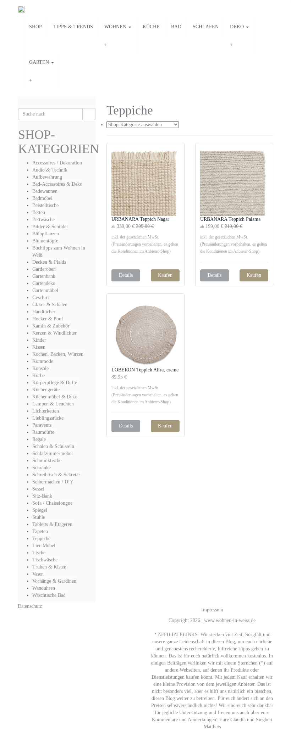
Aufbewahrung (47, 177)
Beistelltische (45, 205)
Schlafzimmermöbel (52, 453)
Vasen (38, 574)
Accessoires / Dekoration (57, 163)
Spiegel (39, 510)
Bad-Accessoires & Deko (57, 184)
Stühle (38, 517)
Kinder (39, 340)
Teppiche (41, 538)
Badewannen (44, 191)
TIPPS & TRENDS (73, 26)
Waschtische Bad (49, 595)
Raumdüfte (43, 432)
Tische (38, 552)
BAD (176, 26)
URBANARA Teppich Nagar (140, 219)
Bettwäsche (43, 219)
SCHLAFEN (206, 26)
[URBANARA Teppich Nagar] (145, 182)
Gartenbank (43, 276)
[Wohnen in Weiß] (21, 9)
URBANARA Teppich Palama (230, 219)
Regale (39, 439)
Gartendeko (43, 283)
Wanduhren (43, 588)
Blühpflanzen (45, 233)
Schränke (41, 467)
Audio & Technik (49, 170)
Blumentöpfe (45, 240)
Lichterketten (45, 411)
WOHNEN (116, 26)
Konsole (40, 368)
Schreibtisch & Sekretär (56, 474)
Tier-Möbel (43, 545)
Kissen (38, 347)
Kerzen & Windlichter (54, 333)
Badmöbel (42, 198)
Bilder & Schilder (50, 226)
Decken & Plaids (49, 262)
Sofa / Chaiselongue (52, 503)
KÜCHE (151, 26)
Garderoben (44, 269)
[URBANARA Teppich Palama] (234, 182)
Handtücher (43, 311)
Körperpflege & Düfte (54, 382)
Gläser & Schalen (49, 304)
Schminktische (46, 460)
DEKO (237, 26)
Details (126, 275)
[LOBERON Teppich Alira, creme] (145, 332)
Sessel (38, 489)
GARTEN (39, 62)
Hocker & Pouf (47, 318)
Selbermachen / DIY (52, 481)
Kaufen (165, 275)
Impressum (212, 609)
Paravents (41, 425)
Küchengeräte (46, 389)
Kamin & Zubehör (51, 326)
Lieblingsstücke (48, 418)
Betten (38, 212)
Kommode (42, 361)
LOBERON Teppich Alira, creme (145, 369)
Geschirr (40, 297)
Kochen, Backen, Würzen (57, 354)
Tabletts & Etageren (52, 524)
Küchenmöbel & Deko (54, 396)
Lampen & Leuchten (53, 404)
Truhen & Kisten (49, 567)
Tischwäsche (44, 559)
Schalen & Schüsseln (53, 446)
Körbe (38, 375)
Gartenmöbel (45, 290)
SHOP (35, 26)
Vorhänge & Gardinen (54, 581)
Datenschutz (30, 606)
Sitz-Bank (42, 496)
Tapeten (40, 531)
